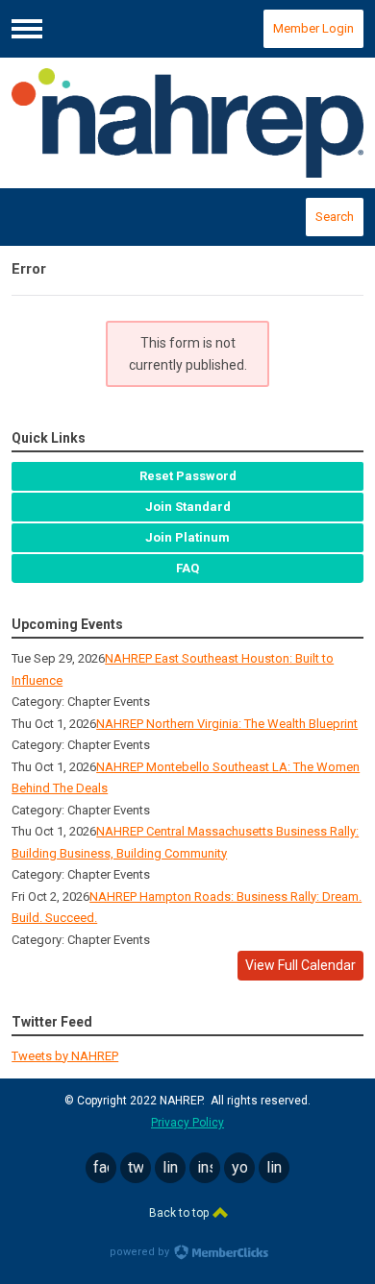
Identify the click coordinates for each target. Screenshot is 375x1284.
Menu (27, 29)
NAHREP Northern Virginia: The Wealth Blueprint (227, 723)
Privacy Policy (187, 1122)
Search (334, 216)
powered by (141, 1252)
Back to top (180, 1213)
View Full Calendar (300, 965)
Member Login (313, 28)
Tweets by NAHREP (65, 1056)
